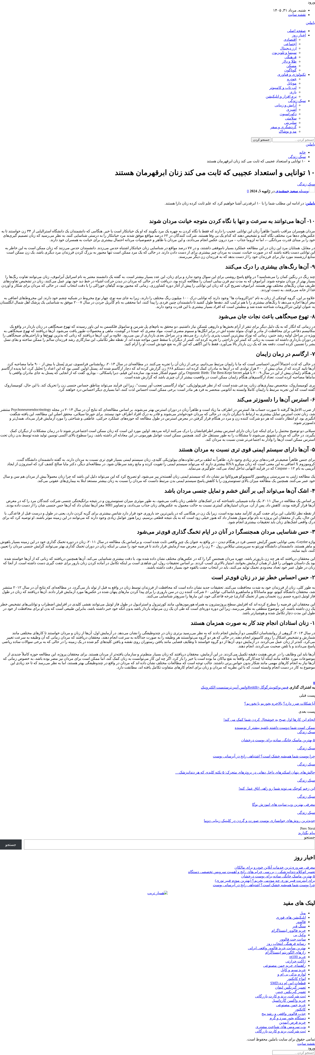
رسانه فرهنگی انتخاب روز (286, 944)
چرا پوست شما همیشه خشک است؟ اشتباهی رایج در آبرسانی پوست (264, 885)
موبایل (292, 83)
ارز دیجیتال (288, 48)
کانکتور (300, 1009)
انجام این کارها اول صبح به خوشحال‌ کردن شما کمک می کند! (269, 720)
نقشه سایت (297, 15)
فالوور (301, 922)
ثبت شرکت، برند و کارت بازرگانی (280, 996)
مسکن (291, 66)
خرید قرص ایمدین (292, 1022)
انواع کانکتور (296, 979)
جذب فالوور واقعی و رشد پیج (284, 1014)
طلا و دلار (289, 61)
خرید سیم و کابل (293, 970)
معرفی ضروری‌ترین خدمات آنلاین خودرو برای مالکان (275, 867)
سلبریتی (290, 123)
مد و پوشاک (288, 131)
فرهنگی (291, 57)
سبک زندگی (297, 101)
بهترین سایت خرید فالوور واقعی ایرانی (277, 948)
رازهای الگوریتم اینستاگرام (285, 952)
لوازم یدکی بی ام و (291, 974)
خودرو (292, 79)
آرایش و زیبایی (286, 105)
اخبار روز (299, 35)
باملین (310, 23)
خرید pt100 (297, 957)
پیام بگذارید (306, 833)
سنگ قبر (299, 926)
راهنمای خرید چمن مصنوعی (284, 965)
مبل (303, 913)
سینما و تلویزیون (284, 53)
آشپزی (291, 109)
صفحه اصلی (296, 31)
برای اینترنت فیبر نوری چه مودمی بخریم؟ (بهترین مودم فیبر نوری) (265, 881)
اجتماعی (290, 44)
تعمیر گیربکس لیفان (290, 987)
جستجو (309, 837)
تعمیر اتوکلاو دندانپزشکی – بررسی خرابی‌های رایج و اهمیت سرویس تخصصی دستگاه (251, 872)
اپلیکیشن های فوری (291, 917)
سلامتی (291, 118)
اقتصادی (290, 39)
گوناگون (290, 70)
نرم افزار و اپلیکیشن (281, 96)
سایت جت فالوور (292, 939)
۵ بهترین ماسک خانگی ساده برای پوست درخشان (278, 876)
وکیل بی (299, 935)
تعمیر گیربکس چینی (291, 992)
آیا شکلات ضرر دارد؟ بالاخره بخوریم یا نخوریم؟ (279, 703)
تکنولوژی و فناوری (291, 74)
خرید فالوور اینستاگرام (288, 930)
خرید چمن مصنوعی (291, 1005)
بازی (293, 92)
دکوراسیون (288, 114)
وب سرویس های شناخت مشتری (281, 1027)
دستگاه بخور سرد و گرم (288, 1018)
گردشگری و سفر (283, 127)
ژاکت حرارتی (295, 961)
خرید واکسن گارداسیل (289, 1000)
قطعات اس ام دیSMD (288, 983)
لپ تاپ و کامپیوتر (283, 88)
